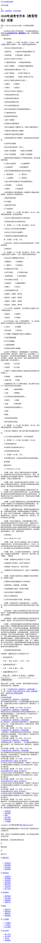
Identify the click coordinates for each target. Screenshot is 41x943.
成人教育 (8, 927)
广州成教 (8, 821)
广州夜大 (8, 925)
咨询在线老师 (6, 697)
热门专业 (8, 889)
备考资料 (8, 11)
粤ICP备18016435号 (26, 825)
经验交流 (8, 902)
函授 (6, 815)
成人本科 (8, 936)
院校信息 (8, 884)
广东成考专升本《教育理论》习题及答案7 (21, 689)
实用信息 (8, 811)
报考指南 (8, 896)
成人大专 (8, 934)
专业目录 (8, 887)
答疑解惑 (8, 900)
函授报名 (8, 915)
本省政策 (8, 880)
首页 (2, 11)
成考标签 (8, 940)
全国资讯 (8, 876)
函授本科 (8, 911)
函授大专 (8, 909)
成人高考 (8, 817)
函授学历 (8, 913)
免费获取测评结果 (6, 680)
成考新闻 (8, 878)
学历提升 (8, 867)
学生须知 (8, 898)
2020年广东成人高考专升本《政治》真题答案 (22, 691)
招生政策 (8, 882)
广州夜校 (8, 923)
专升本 (7, 938)
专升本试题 (17, 11)
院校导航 (8, 819)
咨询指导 (8, 813)
